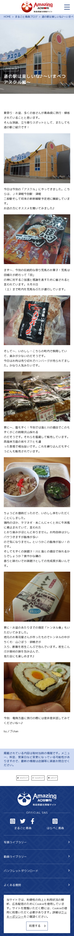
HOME (7, 16)
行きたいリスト (19, 905)
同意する (35, 926)
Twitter (23, 821)
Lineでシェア (53, 778)
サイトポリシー (14, 922)
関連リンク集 (12, 928)
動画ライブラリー (15, 857)
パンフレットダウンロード (21, 871)
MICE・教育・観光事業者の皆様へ (26, 915)
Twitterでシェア (24, 778)
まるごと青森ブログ (26, 16)
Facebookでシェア (39, 778)
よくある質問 (12, 885)
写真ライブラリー (15, 842)
